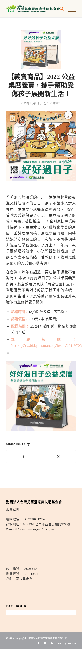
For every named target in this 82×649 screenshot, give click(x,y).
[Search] (59, 8)
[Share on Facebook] (23, 456)
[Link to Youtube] (45, 643)
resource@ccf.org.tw (37, 529)
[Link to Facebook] (38, 643)
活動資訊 (55, 103)
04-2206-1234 (34, 519)
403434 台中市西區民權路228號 (46, 524)
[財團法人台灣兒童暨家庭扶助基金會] (34, 8)
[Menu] (70, 8)
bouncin (71, 643)
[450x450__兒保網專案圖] (41, 49)
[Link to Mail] (52, 643)
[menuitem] (59, 8)
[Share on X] (58, 456)
